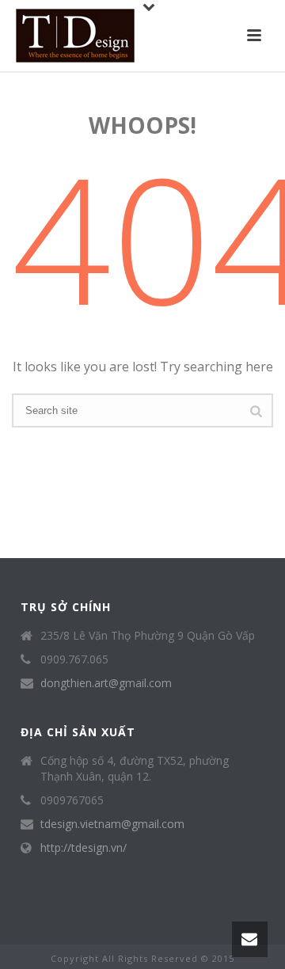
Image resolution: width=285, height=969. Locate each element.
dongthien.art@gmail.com (106, 683)
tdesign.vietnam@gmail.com (112, 824)
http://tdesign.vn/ (83, 848)
